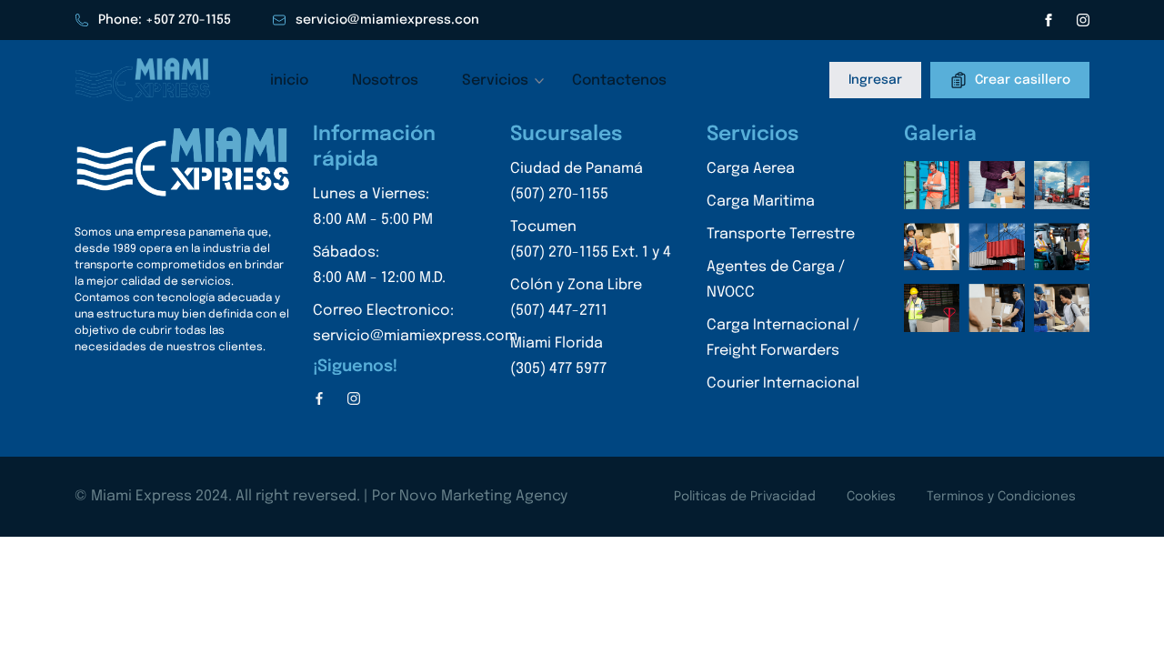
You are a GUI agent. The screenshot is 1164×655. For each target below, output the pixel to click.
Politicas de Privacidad (745, 496)
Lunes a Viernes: (373, 206)
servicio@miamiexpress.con (387, 20)
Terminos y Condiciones (1001, 496)
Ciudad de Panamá (576, 181)
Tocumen (590, 239)
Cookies (871, 496)
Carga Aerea (751, 168)
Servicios (495, 80)
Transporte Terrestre (781, 234)
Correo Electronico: (415, 323)
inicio (289, 80)
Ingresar (875, 80)
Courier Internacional (783, 383)
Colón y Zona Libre (576, 297)
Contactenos (619, 80)
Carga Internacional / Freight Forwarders (783, 337)
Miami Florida (558, 356)
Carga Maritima (761, 201)
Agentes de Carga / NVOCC (776, 279)
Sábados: (379, 265)
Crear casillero (1022, 79)
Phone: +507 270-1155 (164, 20)
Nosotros (385, 80)
